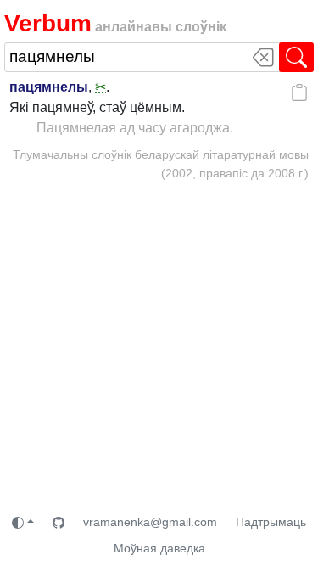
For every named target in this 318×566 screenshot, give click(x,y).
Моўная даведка (159, 548)
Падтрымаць (271, 522)
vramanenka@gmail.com (150, 522)
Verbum (48, 23)
